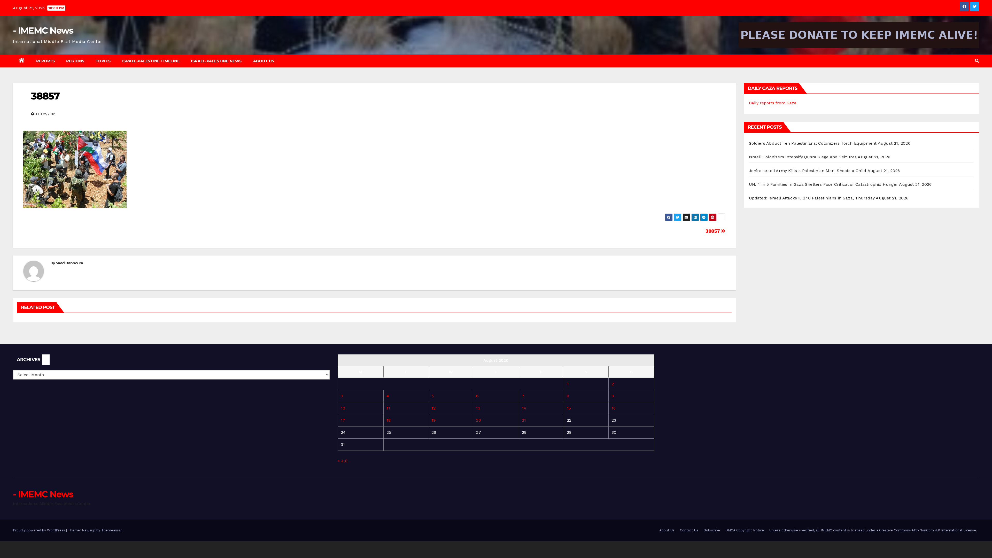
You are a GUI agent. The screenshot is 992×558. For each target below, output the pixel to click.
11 (388, 408)
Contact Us (689, 530)
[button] (977, 60)
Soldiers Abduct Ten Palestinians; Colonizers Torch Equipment (813, 143)
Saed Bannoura (69, 263)
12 (433, 408)
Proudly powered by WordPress (39, 530)
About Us (263, 61)
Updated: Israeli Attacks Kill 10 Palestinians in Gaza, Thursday (812, 198)
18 (388, 420)
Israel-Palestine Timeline (151, 61)
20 (478, 420)
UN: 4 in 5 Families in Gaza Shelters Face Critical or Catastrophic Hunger (823, 184)
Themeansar (111, 530)
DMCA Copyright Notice (744, 530)
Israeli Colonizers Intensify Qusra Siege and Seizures (803, 156)
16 (613, 408)
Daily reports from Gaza (772, 102)
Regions (75, 61)
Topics (103, 61)
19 (433, 420)
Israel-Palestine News (216, 61)
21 (524, 420)
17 (343, 420)
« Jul (342, 460)
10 (343, 408)
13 (478, 408)
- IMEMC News (43, 30)
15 (569, 408)
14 (524, 408)
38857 (713, 231)
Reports (45, 61)
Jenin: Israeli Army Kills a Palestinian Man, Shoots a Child (807, 170)
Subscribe (712, 530)
